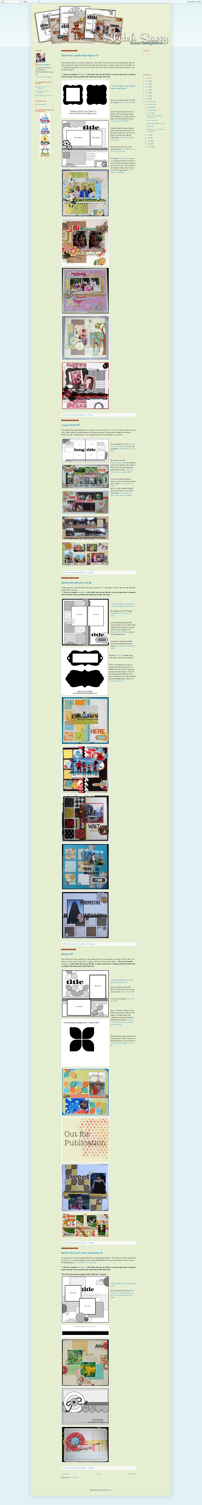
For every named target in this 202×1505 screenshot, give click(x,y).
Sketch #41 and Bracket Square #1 (80, 55)
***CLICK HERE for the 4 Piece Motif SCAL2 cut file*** (122, 981)
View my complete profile (44, 77)
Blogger (109, 1490)
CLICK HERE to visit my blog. (85, 1262)
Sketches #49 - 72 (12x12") (43, 88)
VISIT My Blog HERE (127, 102)
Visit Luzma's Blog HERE (120, 121)
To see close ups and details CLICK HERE (122, 1295)
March (149, 147)
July (148, 135)
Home (99, 1474)
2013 (147, 90)
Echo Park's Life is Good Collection (122, 1291)
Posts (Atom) (74, 1477)
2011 (147, 96)
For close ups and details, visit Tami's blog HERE (121, 494)
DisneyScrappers (116, 462)
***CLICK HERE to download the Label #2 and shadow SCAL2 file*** (123, 605)
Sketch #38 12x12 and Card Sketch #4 (82, 1253)
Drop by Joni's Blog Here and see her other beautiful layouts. (122, 1022)
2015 (147, 84)
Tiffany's (120, 655)
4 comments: (90, 415)
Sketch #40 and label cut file (76, 582)
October (150, 107)
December (150, 101)
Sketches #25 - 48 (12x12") (43, 92)
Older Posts (131, 1474)
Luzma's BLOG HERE (119, 632)
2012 (147, 93)
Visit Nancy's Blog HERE (121, 171)
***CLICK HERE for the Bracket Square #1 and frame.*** (123, 87)
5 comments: (91, 1243)
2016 (147, 81)
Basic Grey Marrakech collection (123, 445)
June (149, 138)
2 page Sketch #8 (70, 425)
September (150, 110)
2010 (147, 99)
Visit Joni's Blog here (116, 681)
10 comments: (91, 944)
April (149, 144)
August (149, 113)
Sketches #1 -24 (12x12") (45, 95)
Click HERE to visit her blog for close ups (123, 150)
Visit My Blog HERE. (127, 992)
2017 (147, 78)
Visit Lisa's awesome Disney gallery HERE (122, 470)
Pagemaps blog (42, 104)
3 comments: (90, 572)
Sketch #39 (67, 954)
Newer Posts (65, 1474)
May (149, 141)
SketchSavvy (82, 74)
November (150, 104)
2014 (147, 87)
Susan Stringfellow (44, 65)
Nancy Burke (124, 158)
